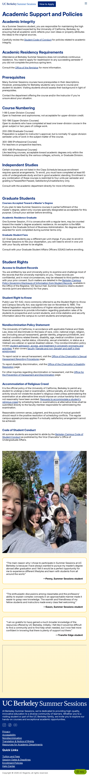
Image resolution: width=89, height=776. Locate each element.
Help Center (8, 766)
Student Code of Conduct (38, 39)
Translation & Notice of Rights (18, 741)
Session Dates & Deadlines (16, 759)
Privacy (6, 731)
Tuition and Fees (11, 756)
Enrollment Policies (12, 763)
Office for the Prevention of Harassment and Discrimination (43, 373)
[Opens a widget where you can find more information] (80, 772)
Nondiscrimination (12, 738)
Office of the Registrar (26, 67)
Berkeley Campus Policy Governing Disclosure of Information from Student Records (41, 281)
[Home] (19, 4)
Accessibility (9, 734)
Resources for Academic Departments (22, 744)
